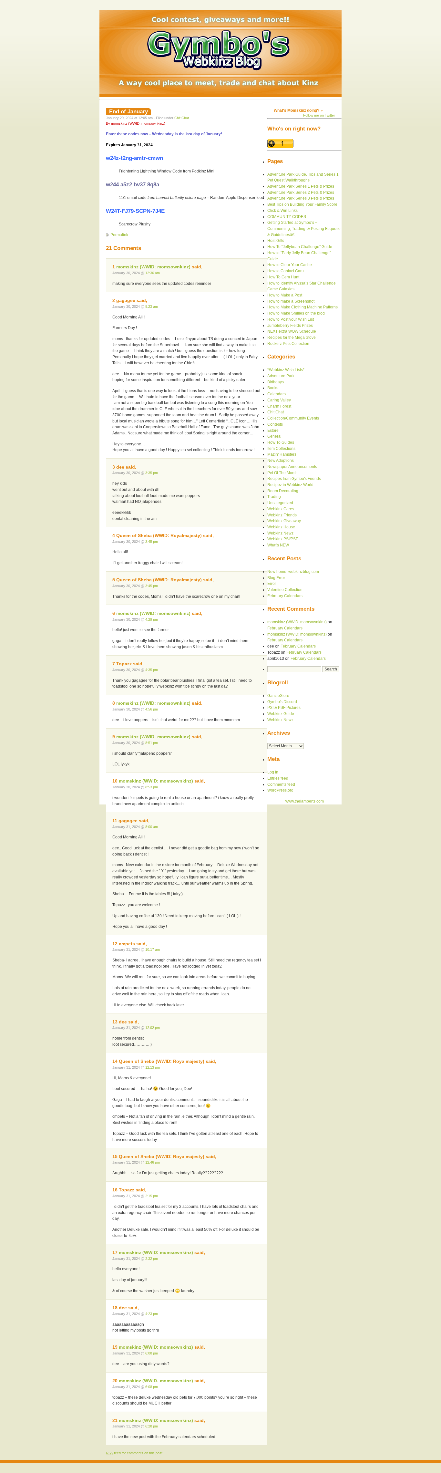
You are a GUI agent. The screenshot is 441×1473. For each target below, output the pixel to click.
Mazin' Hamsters (281, 454)
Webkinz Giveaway (284, 521)
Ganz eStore (278, 695)
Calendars (276, 394)
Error (271, 583)
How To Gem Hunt (283, 277)
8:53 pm (151, 787)
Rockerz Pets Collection (288, 343)
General (274, 436)
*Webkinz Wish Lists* (285, 370)
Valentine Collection (285, 589)
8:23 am (151, 306)
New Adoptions (280, 460)
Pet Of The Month (282, 473)
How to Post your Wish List (290, 319)
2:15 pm (151, 1196)
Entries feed (277, 778)
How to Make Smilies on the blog (296, 313)
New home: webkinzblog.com (293, 571)
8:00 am (151, 827)
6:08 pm (151, 1353)
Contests (275, 424)
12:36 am (152, 273)
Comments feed (281, 784)
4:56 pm (151, 709)
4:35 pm (151, 670)
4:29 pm (151, 619)
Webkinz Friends (282, 515)
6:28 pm (151, 1426)
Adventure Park (280, 376)
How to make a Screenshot (290, 301)
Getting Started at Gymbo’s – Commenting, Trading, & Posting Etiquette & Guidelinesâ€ (304, 228)
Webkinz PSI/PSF (282, 539)
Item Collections (281, 448)
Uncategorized (280, 503)
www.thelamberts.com (304, 801)
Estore (273, 430)
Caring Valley (279, 400)
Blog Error (276, 578)
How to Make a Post (284, 295)
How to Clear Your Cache (289, 265)
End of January (128, 111)
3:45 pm (151, 542)
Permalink (119, 235)
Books (272, 388)
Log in (272, 772)
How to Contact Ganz (285, 271)
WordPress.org (280, 790)
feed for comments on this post (134, 1453)
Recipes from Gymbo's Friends (294, 478)
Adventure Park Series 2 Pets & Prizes (300, 192)
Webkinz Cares (280, 509)
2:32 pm (151, 1258)
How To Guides (280, 442)
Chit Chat (181, 118)
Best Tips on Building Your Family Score (302, 204)
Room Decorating (282, 491)
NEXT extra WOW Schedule (291, 331)
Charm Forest (279, 406)
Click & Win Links (282, 210)
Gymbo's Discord (282, 702)
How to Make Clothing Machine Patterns (302, 307)
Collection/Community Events (293, 418)
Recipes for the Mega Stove (291, 337)
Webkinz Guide (280, 713)
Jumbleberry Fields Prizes (290, 325)
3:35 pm (151, 473)
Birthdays (275, 382)
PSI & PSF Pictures (284, 707)
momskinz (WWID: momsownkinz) (153, 267)
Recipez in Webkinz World (290, 484)
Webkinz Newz (280, 533)
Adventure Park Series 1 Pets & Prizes (300, 186)
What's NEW (278, 545)
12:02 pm (152, 1028)
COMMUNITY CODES (286, 216)
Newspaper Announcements (292, 466)
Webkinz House (281, 527)
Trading (274, 496)
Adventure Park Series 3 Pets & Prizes (300, 198)
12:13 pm (152, 1067)
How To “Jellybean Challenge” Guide (299, 246)
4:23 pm (151, 1314)
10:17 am (152, 949)
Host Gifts (275, 240)
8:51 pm (151, 743)
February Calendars (285, 596)
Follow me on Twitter (319, 115)
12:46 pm (152, 1162)
